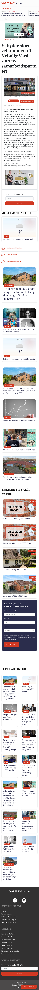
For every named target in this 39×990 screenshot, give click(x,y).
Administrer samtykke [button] (8, 922)
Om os (3, 911)
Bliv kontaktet (11, 644)
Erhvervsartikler (6, 945)
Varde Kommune (6, 948)
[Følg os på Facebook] (15, 900)
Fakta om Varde (6, 942)
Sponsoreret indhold (8, 954)
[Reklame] (19, 30)
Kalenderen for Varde (8, 940)
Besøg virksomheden (27, 102)
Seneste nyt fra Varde (8, 934)
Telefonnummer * (10, 611)
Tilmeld (19, 203)
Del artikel (12, 101)
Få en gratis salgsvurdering (10, 951)
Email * (6, 619)
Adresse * (7, 627)
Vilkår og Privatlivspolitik (9, 917)
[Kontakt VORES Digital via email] (24, 900)
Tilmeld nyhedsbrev (28, 987)
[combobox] (5, 630)
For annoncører (6, 914)
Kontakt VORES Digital (8, 920)
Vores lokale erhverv (8, 937)
